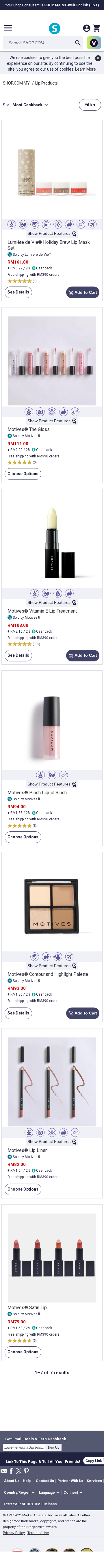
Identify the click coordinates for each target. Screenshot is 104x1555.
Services (94, 1481)
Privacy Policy (14, 1533)
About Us (11, 1481)
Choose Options (21, 475)
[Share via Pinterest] (26, 1471)
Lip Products (46, 83)
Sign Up (53, 1447)
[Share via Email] (4, 1472)
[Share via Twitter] (19, 1471)
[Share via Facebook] (11, 1471)
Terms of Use (38, 1533)
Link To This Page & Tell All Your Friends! (43, 1461)
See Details (17, 294)
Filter (90, 105)
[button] (20, 1492)
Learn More (85, 69)
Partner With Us (70, 1481)
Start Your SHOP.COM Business (30, 1504)
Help (27, 1481)
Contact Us (45, 1481)
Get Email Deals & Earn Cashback (35, 1439)
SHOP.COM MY (17, 83)
